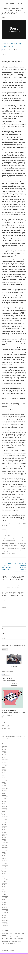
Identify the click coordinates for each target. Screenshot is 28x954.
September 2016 (5, 809)
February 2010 (4, 905)
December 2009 (5, 909)
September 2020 (5, 774)
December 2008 (5, 923)
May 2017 (4, 803)
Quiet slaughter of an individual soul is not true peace (13, 734)
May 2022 (4, 769)
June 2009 (4, 915)
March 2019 (4, 787)
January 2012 (4, 878)
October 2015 (4, 822)
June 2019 (4, 783)
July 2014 (3, 835)
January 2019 (4, 790)
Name (3, 628)
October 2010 (4, 894)
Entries (14, 683)
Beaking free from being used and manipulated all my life (13, 736)
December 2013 (5, 845)
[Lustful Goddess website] (6, 674)
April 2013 (4, 857)
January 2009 (4, 922)
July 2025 (3, 757)
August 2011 (4, 883)
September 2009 (5, 912)
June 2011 (4, 886)
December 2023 (5, 759)
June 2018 (4, 795)
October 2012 (4, 866)
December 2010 (5, 892)
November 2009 (5, 910)
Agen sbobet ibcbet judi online (14, 585)
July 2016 (3, 811)
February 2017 (4, 806)
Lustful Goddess (5, 46)
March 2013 (4, 858)
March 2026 (4, 754)
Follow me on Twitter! (6, 726)
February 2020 (4, 777)
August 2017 (4, 800)
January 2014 (4, 844)
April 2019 (4, 785)
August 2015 (4, 826)
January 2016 (4, 817)
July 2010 (3, 899)
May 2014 (4, 839)
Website (3, 638)
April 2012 (4, 874)
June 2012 (4, 871)
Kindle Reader (9, 715)
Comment (4, 613)
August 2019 (4, 780)
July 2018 (3, 793)
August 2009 (4, 914)
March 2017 (4, 804)
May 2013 (4, 855)
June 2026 (4, 749)
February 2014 (4, 842)
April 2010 (4, 904)
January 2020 (4, 778)
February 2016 (4, 816)
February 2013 (4, 860)
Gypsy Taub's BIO (5, 725)
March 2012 (4, 876)
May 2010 (4, 902)
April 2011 (4, 888)
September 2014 (5, 834)
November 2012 (5, 865)
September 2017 (5, 798)
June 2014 (4, 837)
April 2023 (4, 762)
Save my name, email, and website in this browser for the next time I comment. (13, 646)
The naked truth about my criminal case (16, 938)
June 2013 (4, 853)
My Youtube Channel (6, 728)
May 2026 (4, 751)
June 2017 (4, 801)
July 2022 (3, 767)
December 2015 (5, 819)
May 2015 (4, 829)
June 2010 (4, 901)
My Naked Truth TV (14, 3)
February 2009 (4, 920)
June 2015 (4, 827)
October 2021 (4, 772)
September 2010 (5, 896)
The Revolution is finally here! (16, 936)
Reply (3, 600)
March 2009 (4, 918)
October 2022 (4, 765)
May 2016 (4, 814)
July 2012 (3, 870)
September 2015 (5, 824)
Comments (14, 685)
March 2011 (4, 889)
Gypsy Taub (5, 525)
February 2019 (4, 788)
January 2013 (4, 861)
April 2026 (4, 752)
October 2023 (4, 760)
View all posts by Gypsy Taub (8, 553)
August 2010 (4, 897)
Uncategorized (15, 523)
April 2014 (4, 840)
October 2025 (4, 756)
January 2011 (4, 891)
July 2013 (3, 852)
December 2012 (5, 863)
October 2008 (4, 927)
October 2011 (4, 881)
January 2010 (4, 907)
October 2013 (4, 848)
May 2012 (4, 873)
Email (3, 633)
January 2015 (4, 831)
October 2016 (4, 808)
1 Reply (3, 17)
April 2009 (4, 917)
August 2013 (4, 850)
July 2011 (3, 884)
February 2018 (4, 796)
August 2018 (4, 791)
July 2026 (3, 747)
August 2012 (4, 868)
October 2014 (4, 832)
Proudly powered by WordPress (8, 950)
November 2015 (5, 821)
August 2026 (4, 746)
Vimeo (11, 46)
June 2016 (4, 813)
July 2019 (3, 782)
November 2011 (5, 879)
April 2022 (4, 770)
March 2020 (4, 775)
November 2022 (5, 764)
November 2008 (5, 925)
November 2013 (5, 847)
